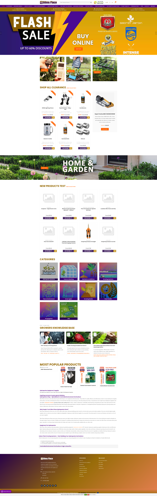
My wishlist (101, 464)
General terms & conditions (84, 462)
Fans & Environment (39, 6)
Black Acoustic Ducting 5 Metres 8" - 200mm (68, 209)
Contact (147, 6)
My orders (101, 462)
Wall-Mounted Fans (46, 369)
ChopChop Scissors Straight (88, 241)
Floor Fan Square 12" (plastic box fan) (88, 209)
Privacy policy (82, 466)
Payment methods (83, 468)
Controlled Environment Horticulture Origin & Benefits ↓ (56, 446)
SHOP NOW (78, 49)
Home (3, 6)
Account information (103, 460)
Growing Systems (78, 6)
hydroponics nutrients (49, 402)
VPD (142, 6)
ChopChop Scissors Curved (108, 241)
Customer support (83, 472)
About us (81, 460)
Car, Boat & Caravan (66, 6)
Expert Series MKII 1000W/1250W (105, 114)
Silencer (83, 138)
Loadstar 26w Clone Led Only (108, 208)
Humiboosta (83, 108)
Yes (85, 494)
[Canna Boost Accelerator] (108, 375)
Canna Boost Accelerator (107, 386)
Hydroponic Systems (44, 263)
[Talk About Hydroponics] (99, 2)
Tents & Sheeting (99, 6)
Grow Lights (28, 6)
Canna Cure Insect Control (88, 385)
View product (105, 129)
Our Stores (81, 476)
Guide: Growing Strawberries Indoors (78, 353)
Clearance (9, 6)
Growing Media (18, 6)
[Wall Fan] (49, 367)
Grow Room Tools (53, 6)
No (88, 494)
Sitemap (81, 474)
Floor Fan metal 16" (49, 241)
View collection (70, 186)
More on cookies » (93, 494)
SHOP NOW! (44, 168)
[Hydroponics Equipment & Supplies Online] (48, 2)
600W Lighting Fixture (47, 108)
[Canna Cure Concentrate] (88, 375)
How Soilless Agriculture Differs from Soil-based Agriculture (105, 355)
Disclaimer (81, 464)
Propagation (135, 6)
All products (101, 468)
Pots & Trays (89, 6)
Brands (153, 6)
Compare (101, 466)
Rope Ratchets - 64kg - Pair (65, 108)
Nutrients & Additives (113, 6)
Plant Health (125, 6)
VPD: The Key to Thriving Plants (50, 353)
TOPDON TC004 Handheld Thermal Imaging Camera (68, 242)
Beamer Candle (48, 138)
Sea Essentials (65, 138)
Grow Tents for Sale (66, 386)
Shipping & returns (83, 470)
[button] (1, 33)
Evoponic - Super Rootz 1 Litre (48, 208)
